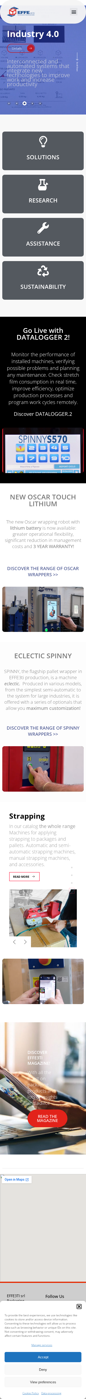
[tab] (9, 103)
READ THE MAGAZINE (47, 1118)
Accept (43, 1357)
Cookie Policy (30, 1393)
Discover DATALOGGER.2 (43, 413)
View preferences (43, 1382)
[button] (79, 1306)
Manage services (41, 1345)
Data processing (51, 1393)
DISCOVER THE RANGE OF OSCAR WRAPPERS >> (43, 571)
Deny (43, 1370)
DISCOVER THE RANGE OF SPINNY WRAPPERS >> (43, 731)
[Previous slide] (14, 941)
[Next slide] (25, 941)
